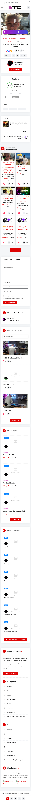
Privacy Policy (11, 712)
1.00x (26, 32)
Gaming (9, 686)
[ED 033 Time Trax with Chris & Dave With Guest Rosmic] (8, 191)
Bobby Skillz (7, 410)
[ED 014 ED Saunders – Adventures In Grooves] (23, 191)
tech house (22, 109)
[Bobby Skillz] (15, 401)
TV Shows (10, 708)
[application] (15, 32)
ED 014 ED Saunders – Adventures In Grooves (23, 205)
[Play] (5, 32)
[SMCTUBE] (15, 7)
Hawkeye (7, 564)
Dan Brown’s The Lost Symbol (14, 511)
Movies (9, 691)
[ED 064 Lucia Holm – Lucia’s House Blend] (8, 157)
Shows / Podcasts (20, 40)
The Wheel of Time (10, 614)
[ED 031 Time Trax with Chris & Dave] (23, 220)
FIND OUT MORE (10, 673)
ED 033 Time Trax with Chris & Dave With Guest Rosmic (8, 202)
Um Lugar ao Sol (9, 597)
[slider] (22, 31)
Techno (11, 172)
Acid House (5, 162)
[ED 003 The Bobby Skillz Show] (15, 348)
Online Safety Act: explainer (16, 716)
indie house (13, 109)
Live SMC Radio (8, 384)
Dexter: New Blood (10, 455)
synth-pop (23, 201)
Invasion (6, 580)
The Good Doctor (9, 483)
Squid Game (7, 547)
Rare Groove (23, 198)
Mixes (19, 166)
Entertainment (12, 699)
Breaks (5, 38)
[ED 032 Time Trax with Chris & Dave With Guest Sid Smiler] (8, 220)
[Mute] (18, 32)
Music (11, 40)
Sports (9, 695)
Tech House (11, 42)
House (6, 40)
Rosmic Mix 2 (23, 170)
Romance (5, 452)
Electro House (22, 38)
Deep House (12, 38)
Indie (23, 196)
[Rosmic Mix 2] (23, 159)
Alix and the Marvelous (11, 631)
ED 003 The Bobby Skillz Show (14, 358)
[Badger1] (10, 63)
